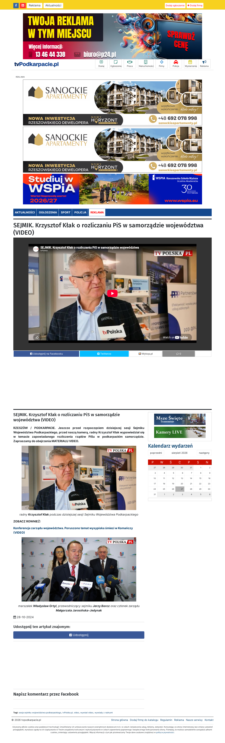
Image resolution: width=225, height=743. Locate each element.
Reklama (35, 5)
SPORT (65, 212)
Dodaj (101, 66)
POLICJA (80, 212)
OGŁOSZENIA (48, 212)
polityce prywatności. (165, 732)
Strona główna (119, 719)
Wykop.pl (147, 353)
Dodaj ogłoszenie (175, 5)
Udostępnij (80, 635)
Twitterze (105, 353)
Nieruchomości (146, 66)
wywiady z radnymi (104, 712)
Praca (130, 66)
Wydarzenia (190, 66)
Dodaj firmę (195, 5)
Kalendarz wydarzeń (170, 446)
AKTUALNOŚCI (25, 212)
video (76, 712)
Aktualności (53, 5)
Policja (176, 66)
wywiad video (86, 712)
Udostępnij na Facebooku (47, 353)
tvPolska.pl (67, 712)
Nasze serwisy (194, 719)
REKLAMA (97, 212)
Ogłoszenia (116, 66)
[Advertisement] (105, 381)
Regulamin (166, 719)
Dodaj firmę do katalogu (144, 719)
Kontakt (209, 719)
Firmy (161, 66)
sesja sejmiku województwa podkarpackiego (40, 712)
